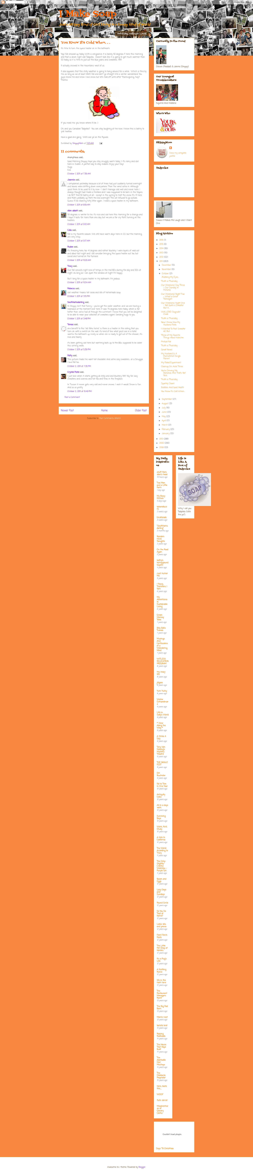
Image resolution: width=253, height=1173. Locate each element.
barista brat (162, 1025)
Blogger (142, 1167)
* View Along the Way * (161, 725)
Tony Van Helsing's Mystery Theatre (161, 751)
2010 (161, 438)
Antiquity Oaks (161, 796)
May (164, 416)
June (164, 412)
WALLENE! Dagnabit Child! (170, 313)
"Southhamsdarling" (162, 527)
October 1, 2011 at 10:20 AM (79, 260)
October (165, 273)
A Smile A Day (161, 737)
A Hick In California (161, 838)
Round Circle (162, 902)
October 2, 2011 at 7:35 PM (79, 366)
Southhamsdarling (75, 302)
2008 (161, 447)
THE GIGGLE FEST (162, 763)
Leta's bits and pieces (161, 925)
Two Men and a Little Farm (162, 485)
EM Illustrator (161, 774)
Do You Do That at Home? (161, 914)
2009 (162, 443)
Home (104, 410)
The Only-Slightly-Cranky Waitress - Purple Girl (162, 866)
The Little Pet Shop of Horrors (162, 948)
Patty (69, 355)
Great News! (166, 349)
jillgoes (160, 682)
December (167, 265)
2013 (161, 252)
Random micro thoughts (161, 539)
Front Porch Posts (162, 936)
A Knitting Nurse (161, 971)
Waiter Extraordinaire (162, 702)
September (167, 399)
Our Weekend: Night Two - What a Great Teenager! (172, 297)
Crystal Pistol (73, 372)
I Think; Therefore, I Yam (162, 586)
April (164, 420)
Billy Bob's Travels (161, 629)
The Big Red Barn (162, 1007)
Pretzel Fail (166, 341)
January (166, 433)
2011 (161, 261)
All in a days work (162, 806)
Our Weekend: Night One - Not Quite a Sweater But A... (173, 306)
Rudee (70, 246)
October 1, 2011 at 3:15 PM (78, 296)
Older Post (141, 410)
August (165, 403)
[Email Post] (101, 143)
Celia (69, 230)
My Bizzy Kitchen (161, 497)
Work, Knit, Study (162, 828)
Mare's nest (162, 1017)
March (165, 425)
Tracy (69, 266)
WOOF (160, 1094)
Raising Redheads (161, 1035)
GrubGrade (161, 517)
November (167, 269)
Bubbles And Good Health (172, 387)
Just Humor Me (162, 574)
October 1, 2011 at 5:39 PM (79, 349)
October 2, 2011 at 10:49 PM (79, 391)
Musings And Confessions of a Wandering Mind (162, 644)
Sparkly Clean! (168, 383)
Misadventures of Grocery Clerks (162, 1110)
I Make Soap (88, 14)
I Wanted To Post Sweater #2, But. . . (173, 330)
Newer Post (67, 410)
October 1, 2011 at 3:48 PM (78, 318)
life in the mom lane (161, 981)
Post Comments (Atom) (110, 418)
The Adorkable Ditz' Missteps (161, 1061)
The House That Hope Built (161, 1047)
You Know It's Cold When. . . (173, 393)
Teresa (70, 324)
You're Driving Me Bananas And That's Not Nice (173, 373)
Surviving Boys (161, 817)
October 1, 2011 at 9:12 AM (78, 224)
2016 (161, 240)
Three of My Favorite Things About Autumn (172, 336)
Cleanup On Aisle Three (172, 366)
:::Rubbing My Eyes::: (170, 277)
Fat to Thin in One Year (162, 785)
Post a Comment (72, 397)
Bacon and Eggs (161, 880)
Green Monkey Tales (160, 617)
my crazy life (161, 673)
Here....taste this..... (162, 1087)
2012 (161, 257)
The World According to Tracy (162, 851)
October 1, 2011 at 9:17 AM (78, 240)
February (166, 429)
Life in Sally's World (163, 713)
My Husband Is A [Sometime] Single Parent (171, 356)
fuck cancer (162, 1100)
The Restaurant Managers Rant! (162, 994)
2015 (161, 244)
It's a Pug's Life (162, 960)
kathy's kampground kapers (162, 563)
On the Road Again (162, 551)
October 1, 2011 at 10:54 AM (79, 282)
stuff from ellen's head (162, 473)
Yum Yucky (162, 691)
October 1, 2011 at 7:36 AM (79, 173)
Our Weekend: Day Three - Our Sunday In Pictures (173, 288)
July (164, 407)
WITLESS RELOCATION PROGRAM (163, 661)
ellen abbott (72, 210)
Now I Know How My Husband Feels (170, 323)
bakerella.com (162, 508)
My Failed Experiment (171, 362)
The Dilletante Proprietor (161, 1075)
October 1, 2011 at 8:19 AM (78, 204)
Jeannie (71, 179)
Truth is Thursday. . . (170, 281)
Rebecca (71, 288)
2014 (161, 248)
